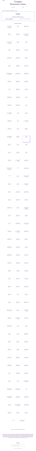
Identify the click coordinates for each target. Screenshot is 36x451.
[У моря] (18, 113)
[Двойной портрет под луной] (9, 74)
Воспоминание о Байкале (9, 396)
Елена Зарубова (9, 19)
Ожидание (18, 270)
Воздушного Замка (18, 4)
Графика (9, 436)
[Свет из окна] (9, 294)
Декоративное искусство (12, 437)
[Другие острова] (26, 160)
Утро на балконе (18, 246)
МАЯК (3, 0)
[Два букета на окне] (26, 302)
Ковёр (26, 144)
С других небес (9, 262)
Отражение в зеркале (18, 317)
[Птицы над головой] (26, 168)
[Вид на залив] (26, 50)
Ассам (20, 436)
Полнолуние (26, 128)
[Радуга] (26, 97)
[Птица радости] (18, 302)
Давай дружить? (26, 333)
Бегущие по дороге (9, 325)
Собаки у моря (9, 128)
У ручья (18, 144)
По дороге (26, 112)
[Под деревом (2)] (9, 365)
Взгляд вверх (26, 270)
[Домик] (26, 326)
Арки (17, 120)
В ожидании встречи (26, 73)
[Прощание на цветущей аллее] (9, 27)
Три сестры (26, 246)
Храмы (11, 435)
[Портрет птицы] (26, 373)
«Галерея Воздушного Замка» (19, 448)
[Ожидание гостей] (9, 239)
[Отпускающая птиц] (26, 231)
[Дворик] (9, 302)
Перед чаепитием (26, 349)
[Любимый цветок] (9, 121)
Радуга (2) (18, 349)
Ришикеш (8, 435)
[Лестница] (9, 192)
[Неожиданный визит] (9, 255)
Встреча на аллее (9, 207)
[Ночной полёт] (9, 184)
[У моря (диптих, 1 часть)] (9, 389)
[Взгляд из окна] (26, 255)
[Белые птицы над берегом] (26, 176)
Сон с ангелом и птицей (9, 112)
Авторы (23, 7)
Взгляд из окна (26, 254)
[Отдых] (26, 152)
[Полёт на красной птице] (26, 224)
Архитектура (14, 435)
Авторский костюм (18, 437)
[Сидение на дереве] (18, 223)
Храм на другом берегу (9, 136)
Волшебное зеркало (18, 73)
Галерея (3, 10)
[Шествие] (18, 184)
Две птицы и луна (18, 57)
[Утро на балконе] (18, 247)
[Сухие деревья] (18, 373)
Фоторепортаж (13, 436)
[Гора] (26, 389)
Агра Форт (21, 435)
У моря (18, 112)
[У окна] (26, 105)
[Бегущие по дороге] (9, 326)
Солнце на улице (18, 191)
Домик (26, 325)
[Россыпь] (18, 176)
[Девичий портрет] (26, 365)
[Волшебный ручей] (9, 97)
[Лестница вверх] (18, 97)
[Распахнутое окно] (18, 105)
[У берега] (26, 42)
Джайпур (28, 435)
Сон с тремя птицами (26, 120)
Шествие (18, 183)
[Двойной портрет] (18, 365)
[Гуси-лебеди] (18, 152)
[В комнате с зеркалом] (26, 184)
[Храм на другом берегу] (9, 137)
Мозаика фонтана (18, 396)
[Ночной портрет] (18, 255)
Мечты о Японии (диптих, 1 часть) (26, 34)
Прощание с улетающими (18, 404)
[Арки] (18, 121)
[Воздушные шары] (9, 247)
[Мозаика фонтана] (18, 397)
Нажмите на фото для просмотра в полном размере (18, 17)
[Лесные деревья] (9, 105)
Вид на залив (26, 49)
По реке (9, 278)
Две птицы (26, 57)
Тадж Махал (18, 435)
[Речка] (18, 326)
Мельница (9, 341)
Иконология (22, 436)
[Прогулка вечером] (26, 397)
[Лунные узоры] (18, 239)
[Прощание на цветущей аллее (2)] (26, 208)
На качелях (9, 199)
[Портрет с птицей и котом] (9, 310)
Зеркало (9, 333)
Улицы (3, 435)
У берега (26, 41)
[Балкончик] (26, 294)
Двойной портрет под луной (9, 73)
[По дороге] (26, 113)
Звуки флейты (9, 412)
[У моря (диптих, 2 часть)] (18, 389)
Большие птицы (26, 262)
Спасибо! (18, 442)
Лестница (10, 191)
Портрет (26, 436)
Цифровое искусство (30, 436)
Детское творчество (5, 436)
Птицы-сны (18, 207)
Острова (26, 136)
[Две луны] (18, 310)
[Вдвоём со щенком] (26, 26)
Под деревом (18, 65)
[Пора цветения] (18, 34)
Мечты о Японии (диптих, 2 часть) (9, 42)
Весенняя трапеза (9, 57)
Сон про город (26, 278)
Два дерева (18, 136)
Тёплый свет (26, 412)
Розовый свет (9, 349)
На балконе (18, 412)
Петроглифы (17, 436)
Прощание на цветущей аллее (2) (26, 207)
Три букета (18, 341)
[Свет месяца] (26, 89)
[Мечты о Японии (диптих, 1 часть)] (26, 35)
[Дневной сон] (26, 239)
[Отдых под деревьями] (26, 310)
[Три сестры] (26, 247)
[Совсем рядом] (9, 231)
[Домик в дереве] (18, 89)
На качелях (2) (17, 278)
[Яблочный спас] (18, 50)
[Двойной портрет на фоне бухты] (9, 169)
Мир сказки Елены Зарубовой (9, 10)
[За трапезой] (9, 160)
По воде (18, 128)
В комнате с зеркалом (26, 183)
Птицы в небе (26, 199)
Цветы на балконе (26, 191)
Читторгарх (31, 435)
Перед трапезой (18, 262)
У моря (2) (9, 404)
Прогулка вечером (26, 396)
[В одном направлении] (18, 231)
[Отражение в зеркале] (18, 318)
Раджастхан (24, 435)
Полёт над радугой (26, 404)
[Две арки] (18, 42)
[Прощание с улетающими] (18, 405)
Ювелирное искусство (24, 437)
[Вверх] (9, 50)
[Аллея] (18, 381)
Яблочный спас (18, 49)
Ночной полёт (9, 183)
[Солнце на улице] (18, 192)
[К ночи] (9, 223)
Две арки (18, 41)
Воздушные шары (9, 246)
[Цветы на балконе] (26, 192)
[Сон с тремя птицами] (26, 121)
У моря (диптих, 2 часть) (18, 388)
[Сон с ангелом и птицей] (9, 113)
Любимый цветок (9, 120)
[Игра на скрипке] (26, 318)
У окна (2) (18, 333)
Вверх (9, 49)
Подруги (9, 65)
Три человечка (9, 317)
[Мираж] (9, 381)
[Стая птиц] (9, 152)
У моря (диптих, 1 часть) (9, 388)
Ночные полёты (18, 199)
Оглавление (13, 7)
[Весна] (18, 26)
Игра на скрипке (26, 317)
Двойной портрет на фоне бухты (9, 168)
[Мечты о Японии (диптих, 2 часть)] (9, 43)
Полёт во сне (9, 144)
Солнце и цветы (26, 65)
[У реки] (9, 89)
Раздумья (9, 270)
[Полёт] (18, 294)
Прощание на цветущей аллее (9, 26)
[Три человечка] (9, 318)
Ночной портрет (18, 254)
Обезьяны (6, 435)
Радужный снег (26, 341)
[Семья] (9, 373)
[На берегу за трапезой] (18, 160)
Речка (18, 325)
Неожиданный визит (9, 254)
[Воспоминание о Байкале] (9, 397)
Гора (26, 388)
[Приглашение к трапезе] (26, 381)
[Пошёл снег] (9, 34)
